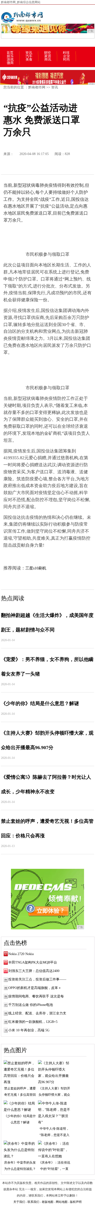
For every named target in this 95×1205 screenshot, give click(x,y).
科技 (66, 52)
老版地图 (47, 1202)
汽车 (29, 56)
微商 (10, 63)
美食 (29, 59)
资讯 (28, 52)
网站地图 (61, 1202)
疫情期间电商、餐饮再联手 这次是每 (36, 996)
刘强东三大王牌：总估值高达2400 (33, 971)
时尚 (66, 59)
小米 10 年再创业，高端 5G (28, 1030)
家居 (47, 56)
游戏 (10, 59)
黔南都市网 (36, 87)
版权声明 (76, 1202)
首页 (10, 52)
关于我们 (19, 1202)
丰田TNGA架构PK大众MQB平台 (32, 962)
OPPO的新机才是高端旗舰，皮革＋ (34, 988)
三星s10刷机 (35, 568)
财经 (47, 52)
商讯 (47, 59)
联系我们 (33, 1202)
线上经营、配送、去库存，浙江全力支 (37, 1013)
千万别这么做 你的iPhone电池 (30, 1005)
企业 (66, 56)
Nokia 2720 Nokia (21, 954)
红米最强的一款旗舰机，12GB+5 (32, 1022)
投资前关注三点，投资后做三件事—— (37, 979)
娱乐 (10, 56)
